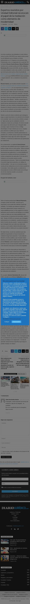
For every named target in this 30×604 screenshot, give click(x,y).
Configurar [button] (6, 321)
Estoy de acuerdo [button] (16, 321)
